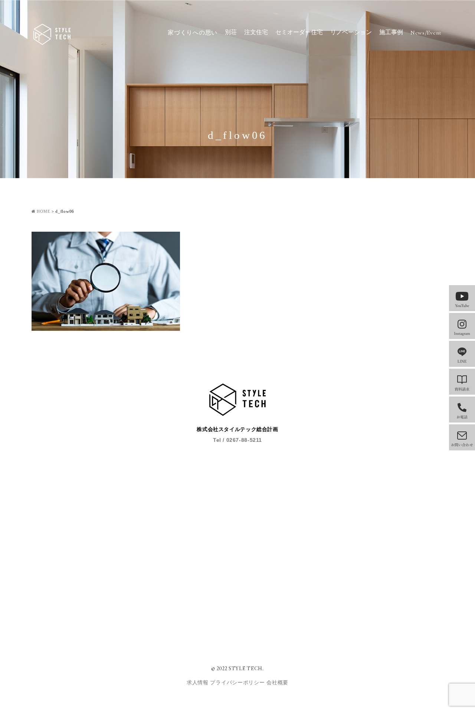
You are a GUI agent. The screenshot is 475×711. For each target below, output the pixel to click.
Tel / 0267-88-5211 (237, 440)
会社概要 (277, 682)
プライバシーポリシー (238, 682)
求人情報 (198, 682)
